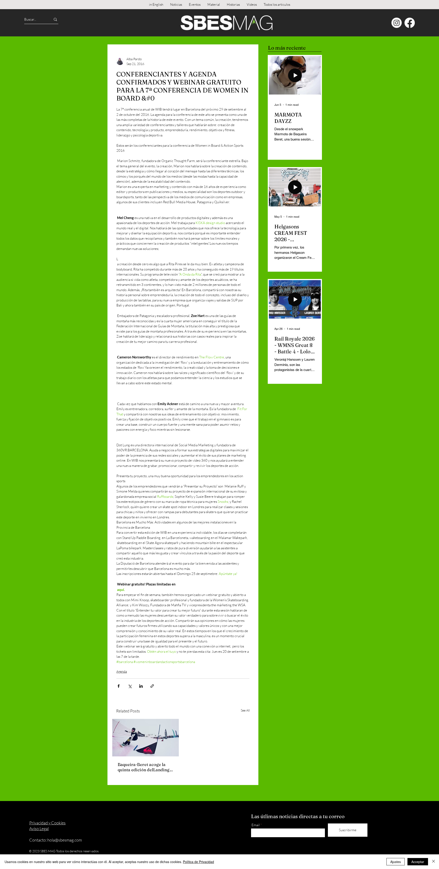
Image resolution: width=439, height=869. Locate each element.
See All (245, 710)
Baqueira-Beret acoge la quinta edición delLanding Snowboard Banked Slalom (144, 767)
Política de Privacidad (198, 861)
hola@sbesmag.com (64, 839)
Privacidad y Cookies (47, 822)
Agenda (121, 671)
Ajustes (395, 861)
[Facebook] (409, 23)
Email (256, 825)
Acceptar (417, 861)
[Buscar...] (55, 19)
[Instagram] (396, 23)
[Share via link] (152, 686)
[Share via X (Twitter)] (130, 686)
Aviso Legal (39, 828)
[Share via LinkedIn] (141, 686)
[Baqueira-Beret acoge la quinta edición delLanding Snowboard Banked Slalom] (145, 737)
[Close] (433, 861)
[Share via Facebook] (118, 686)
